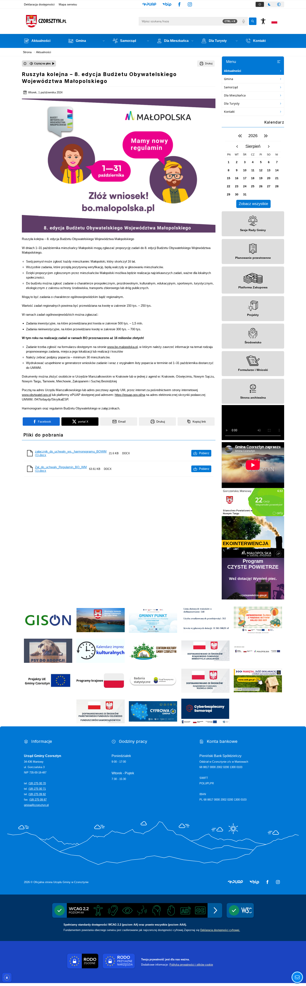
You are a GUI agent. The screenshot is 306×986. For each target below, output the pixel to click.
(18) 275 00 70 (37, 783)
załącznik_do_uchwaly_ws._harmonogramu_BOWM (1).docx (71, 453)
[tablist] (269, 4)
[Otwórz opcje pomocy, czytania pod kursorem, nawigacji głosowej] (297, 977)
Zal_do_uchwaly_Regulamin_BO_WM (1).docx (61, 468)
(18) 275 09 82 (37, 794)
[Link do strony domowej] (80, 21)
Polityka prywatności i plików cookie (191, 964)
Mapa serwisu (68, 4)
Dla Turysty (231, 103)
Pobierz (204, 453)
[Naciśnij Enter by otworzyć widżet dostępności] (263, 21)
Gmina (228, 79)
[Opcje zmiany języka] (274, 21)
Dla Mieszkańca (235, 95)
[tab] (260, 4)
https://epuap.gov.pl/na (130, 395)
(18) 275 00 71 (37, 788)
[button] (149, 4)
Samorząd (231, 87)
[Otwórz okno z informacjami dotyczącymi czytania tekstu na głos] (25, 63)
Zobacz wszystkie (253, 204)
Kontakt (229, 112)
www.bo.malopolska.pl (122, 347)
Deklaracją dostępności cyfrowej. (220, 930)
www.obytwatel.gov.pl (36, 395)
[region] (253, 169)
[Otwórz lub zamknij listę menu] (279, 61)
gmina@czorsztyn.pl (36, 805)
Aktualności (232, 71)
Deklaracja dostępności (39, 4)
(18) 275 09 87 (38, 799)
